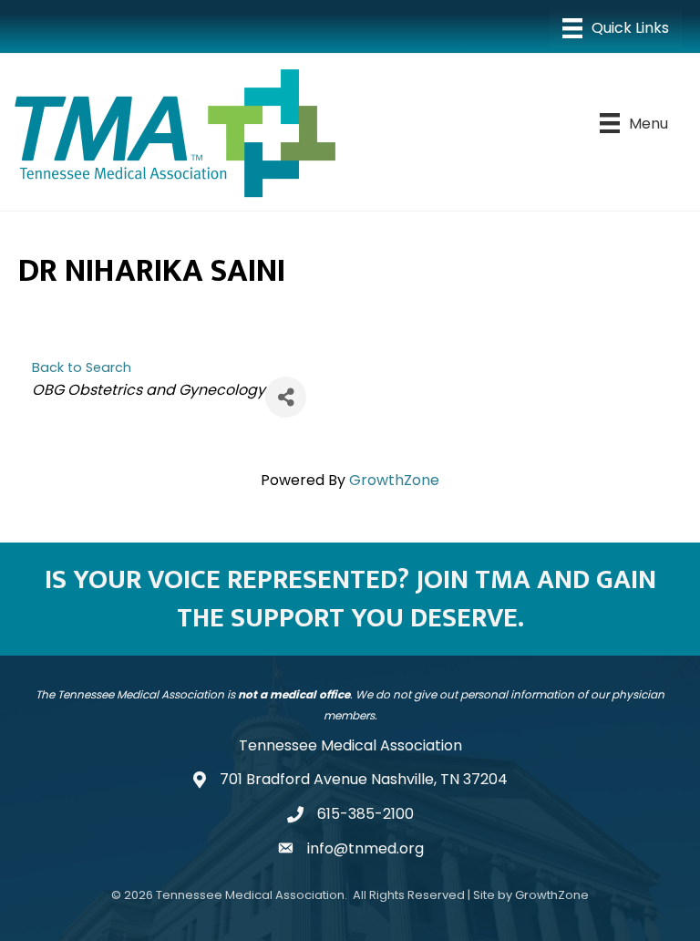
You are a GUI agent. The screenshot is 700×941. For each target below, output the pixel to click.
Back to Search (81, 367)
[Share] (285, 397)
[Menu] (616, 28)
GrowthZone (394, 480)
